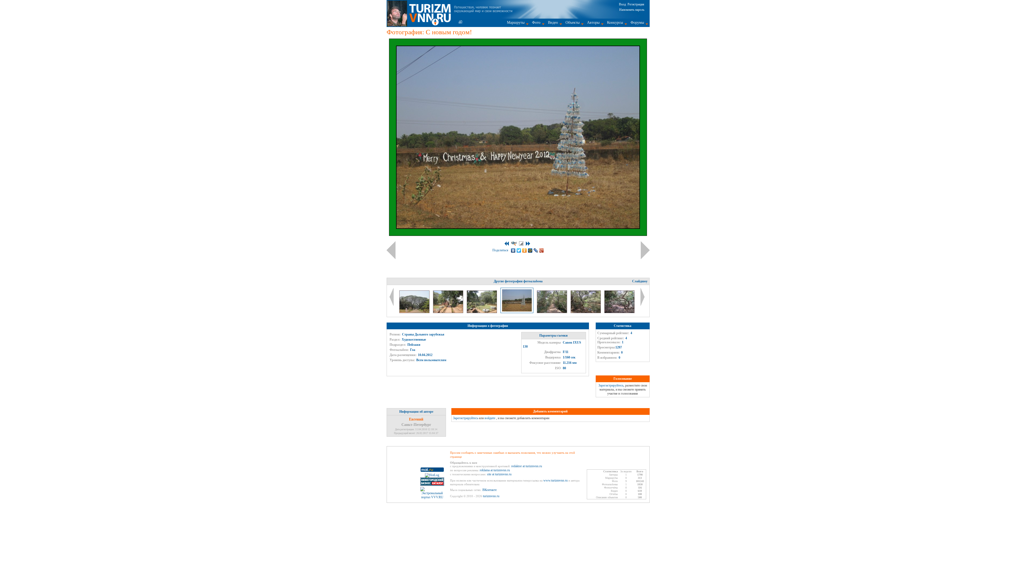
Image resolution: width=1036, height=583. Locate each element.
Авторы (593, 23)
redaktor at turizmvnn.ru (526, 466)
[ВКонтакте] (513, 250)
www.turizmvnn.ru (555, 480)
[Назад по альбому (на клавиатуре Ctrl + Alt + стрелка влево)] (391, 250)
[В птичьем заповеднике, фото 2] (586, 312)
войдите (490, 418)
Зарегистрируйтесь (610, 385)
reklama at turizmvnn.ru (495, 470)
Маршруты (515, 23)
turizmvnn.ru (491, 496)
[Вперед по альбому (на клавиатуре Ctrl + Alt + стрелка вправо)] (645, 250)
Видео (553, 23)
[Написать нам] (460, 21)
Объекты (572, 23)
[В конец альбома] (528, 244)
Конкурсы (615, 23)
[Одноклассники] (524, 250)
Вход (622, 4)
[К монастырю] (448, 312)
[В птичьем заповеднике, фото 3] (619, 312)
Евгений (416, 419)
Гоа (412, 350)
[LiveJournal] (536, 250)
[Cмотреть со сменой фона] (521, 243)
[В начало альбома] (507, 244)
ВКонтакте (489, 490)
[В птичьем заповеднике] (552, 312)
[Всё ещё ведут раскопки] (482, 312)
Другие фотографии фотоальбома (518, 281)
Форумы (637, 23)
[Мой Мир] (530, 250)
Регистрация (636, 4)
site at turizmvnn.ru (499, 474)
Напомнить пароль (631, 10)
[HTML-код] (514, 243)
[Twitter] (519, 250)
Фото (536, 23)
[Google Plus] (541, 250)
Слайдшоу (640, 281)
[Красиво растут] (414, 312)
